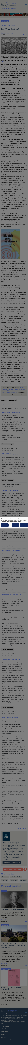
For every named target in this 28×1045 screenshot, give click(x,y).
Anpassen (4, 525)
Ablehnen (15, 525)
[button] (26, 6)
